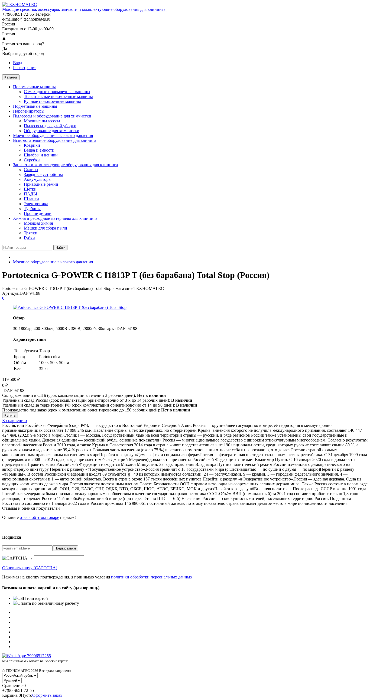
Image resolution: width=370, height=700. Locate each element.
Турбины (32, 208)
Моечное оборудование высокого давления (53, 135)
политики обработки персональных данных (151, 577)
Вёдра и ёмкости (39, 150)
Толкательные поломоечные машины (58, 96)
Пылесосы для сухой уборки (50, 125)
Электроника (36, 203)
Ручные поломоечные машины (52, 101)
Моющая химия (38, 223)
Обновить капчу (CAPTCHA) (29, 567)
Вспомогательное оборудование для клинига (54, 140)
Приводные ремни (41, 184)
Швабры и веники (41, 155)
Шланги (31, 199)
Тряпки (30, 233)
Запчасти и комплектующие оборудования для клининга (65, 164)
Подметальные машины (35, 106)
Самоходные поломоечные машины (57, 91)
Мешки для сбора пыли (45, 228)
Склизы (31, 169)
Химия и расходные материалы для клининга (55, 218)
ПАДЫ (30, 194)
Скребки (32, 160)
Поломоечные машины (34, 86)
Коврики (32, 145)
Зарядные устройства (43, 174)
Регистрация (24, 67)
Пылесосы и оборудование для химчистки (52, 116)
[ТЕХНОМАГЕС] (19, 4)
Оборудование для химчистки (51, 130)
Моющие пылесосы (42, 121)
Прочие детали (37, 213)
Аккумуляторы (37, 179)
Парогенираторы (28, 111)
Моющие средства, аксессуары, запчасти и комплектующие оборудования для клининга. (84, 9)
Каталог (10, 77)
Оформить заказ (47, 695)
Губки (29, 237)
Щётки (30, 189)
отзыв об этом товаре (39, 517)
